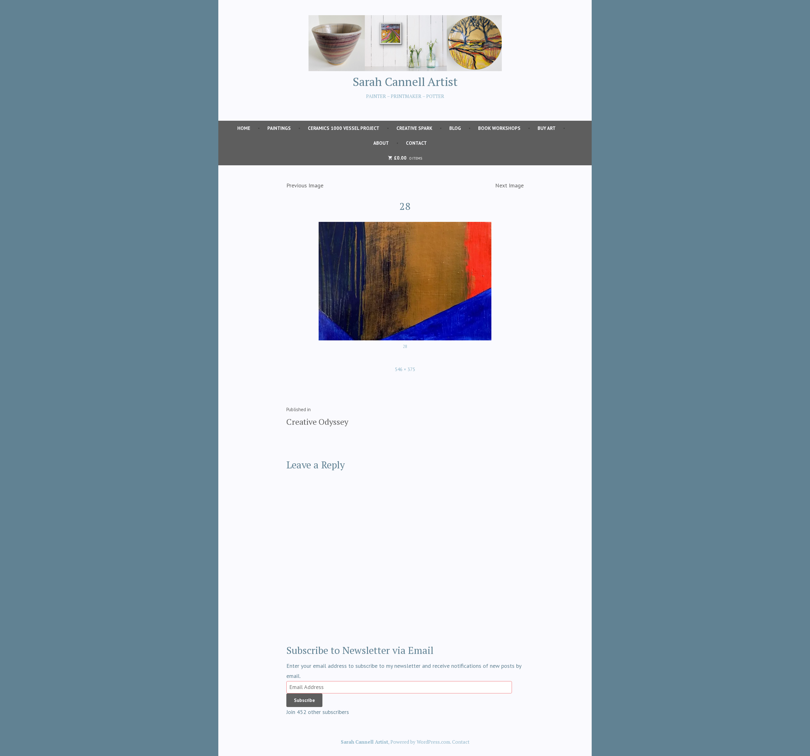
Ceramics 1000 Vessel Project (343, 128)
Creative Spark (414, 128)
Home (243, 128)
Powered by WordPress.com (420, 742)
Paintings (279, 128)
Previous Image (304, 185)
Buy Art (547, 128)
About (381, 143)
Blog (455, 128)
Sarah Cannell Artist (405, 81)
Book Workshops (499, 128)
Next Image (509, 185)
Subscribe (304, 700)
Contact (416, 143)
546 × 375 (405, 369)
